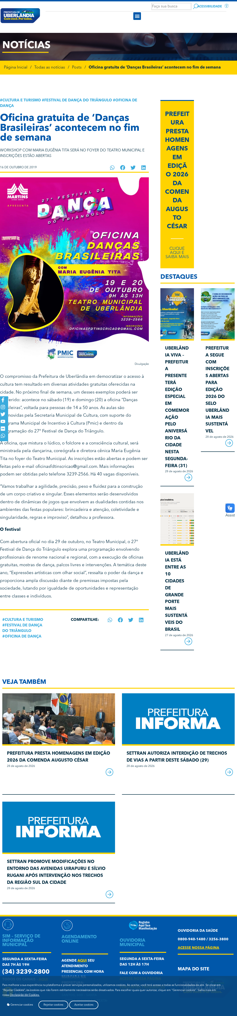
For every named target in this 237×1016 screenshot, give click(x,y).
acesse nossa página (198, 948)
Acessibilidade (209, 6)
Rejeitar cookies (53, 1004)
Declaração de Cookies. (25, 995)
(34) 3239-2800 (26, 972)
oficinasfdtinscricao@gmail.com (66, 467)
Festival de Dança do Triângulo (78, 100)
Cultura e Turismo (21, 100)
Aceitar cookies (83, 1004)
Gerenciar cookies (21, 1004)
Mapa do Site (193, 969)
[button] (137, 16)
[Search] (196, 6)
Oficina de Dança (23, 636)
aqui (82, 961)
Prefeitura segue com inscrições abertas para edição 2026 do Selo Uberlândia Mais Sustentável (217, 390)
